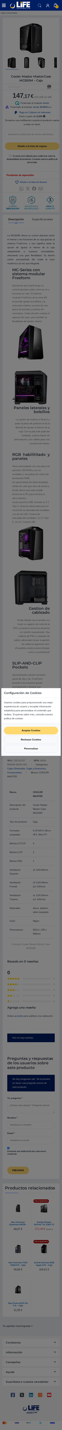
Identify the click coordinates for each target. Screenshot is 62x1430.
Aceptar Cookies (31, 730)
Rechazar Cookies (31, 739)
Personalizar (31, 748)
